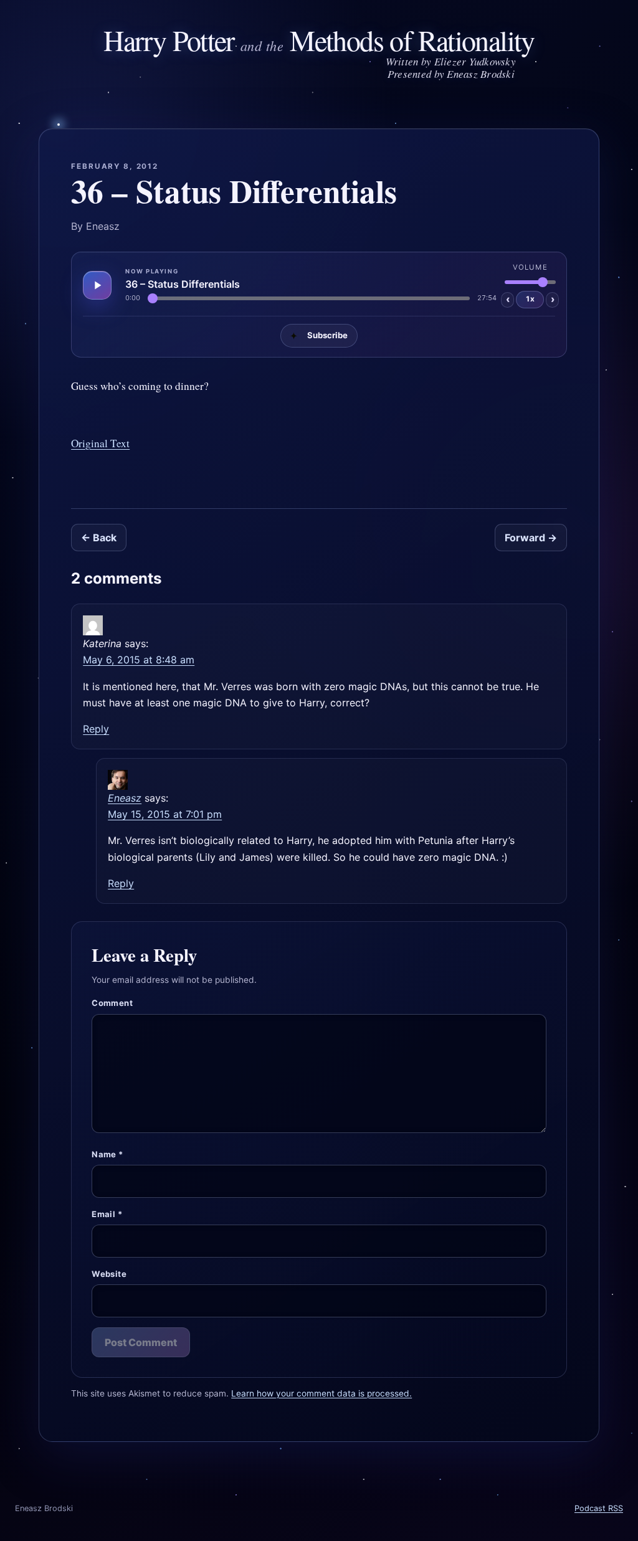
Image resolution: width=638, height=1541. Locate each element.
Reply (96, 729)
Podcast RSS (598, 1508)
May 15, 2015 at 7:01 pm (165, 814)
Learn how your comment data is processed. (321, 1393)
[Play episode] (97, 285)
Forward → (531, 537)
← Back (99, 537)
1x (530, 299)
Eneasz (124, 798)
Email (107, 1214)
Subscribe (319, 335)
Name (107, 1154)
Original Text (100, 443)
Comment (112, 1003)
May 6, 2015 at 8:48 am (138, 659)
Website (109, 1274)
